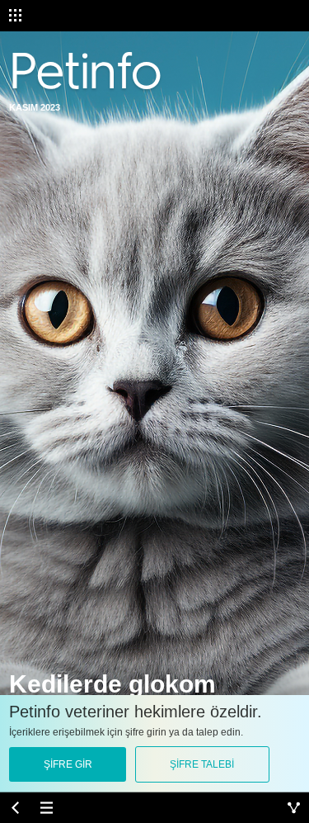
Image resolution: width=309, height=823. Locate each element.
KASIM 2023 (34, 107)
